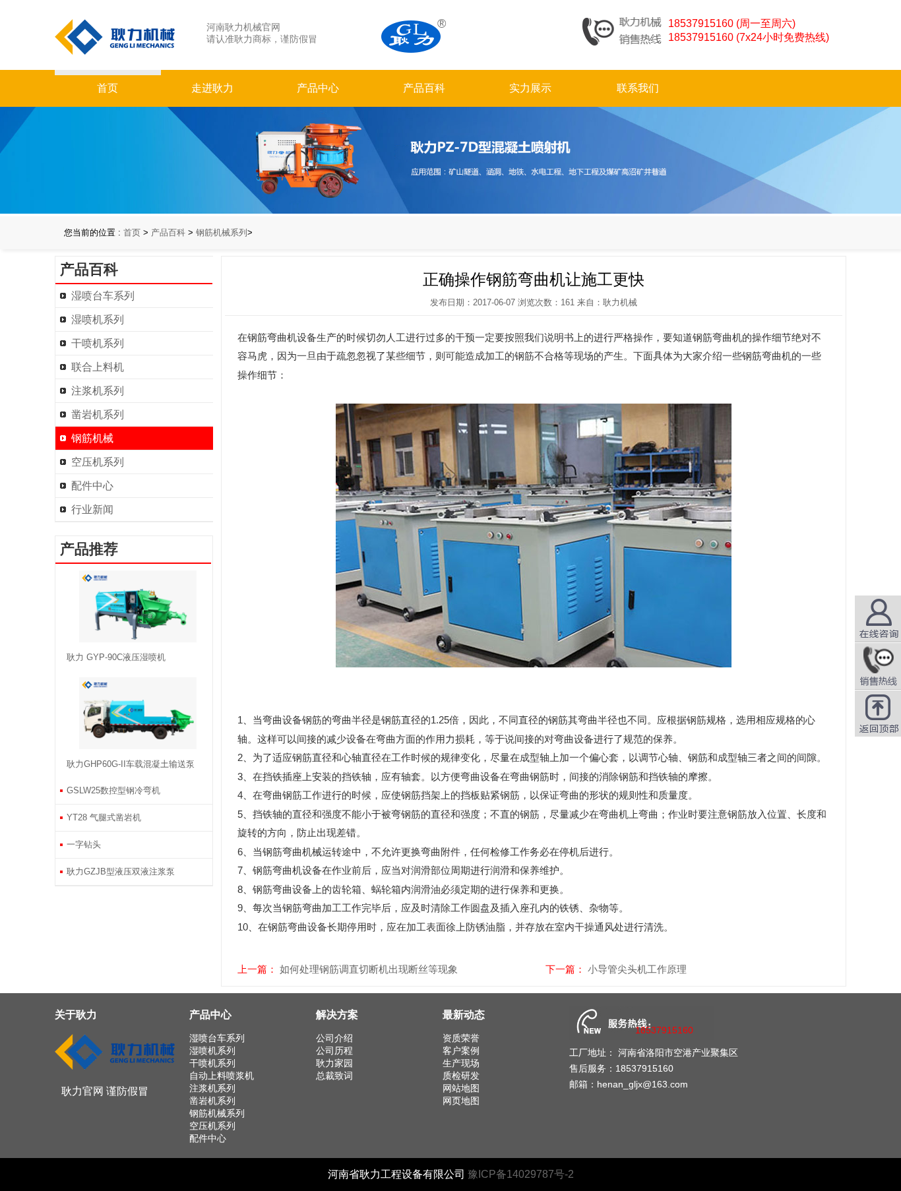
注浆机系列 (97, 390)
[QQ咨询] (878, 666)
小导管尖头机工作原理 (637, 969)
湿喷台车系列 (103, 295)
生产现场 (461, 1063)
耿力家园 (334, 1063)
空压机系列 (97, 462)
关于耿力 (76, 1014)
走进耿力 (212, 88)
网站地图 (461, 1088)
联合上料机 (97, 367)
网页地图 (461, 1100)
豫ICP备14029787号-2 (521, 1174)
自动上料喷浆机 (221, 1075)
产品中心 (318, 88)
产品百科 (424, 88)
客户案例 (461, 1050)
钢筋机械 (92, 438)
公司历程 (334, 1050)
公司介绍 (334, 1038)
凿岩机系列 (97, 414)
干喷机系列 (97, 343)
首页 (107, 88)
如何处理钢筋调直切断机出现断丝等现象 (369, 969)
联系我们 (638, 88)
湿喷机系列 (97, 319)
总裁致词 (334, 1075)
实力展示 (530, 88)
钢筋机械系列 (221, 232)
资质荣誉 (461, 1038)
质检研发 (461, 1075)
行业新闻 (92, 509)
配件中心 (92, 485)
